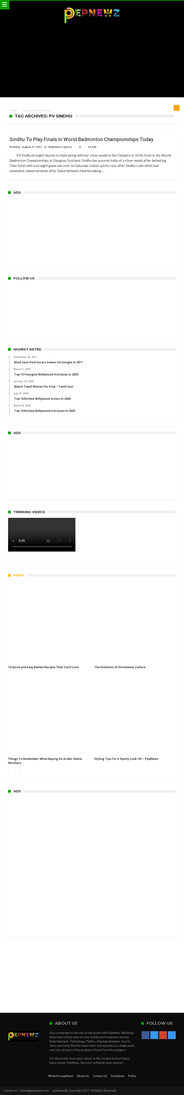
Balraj (16, 147)
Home (13, 110)
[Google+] (163, 1035)
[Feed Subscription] (177, 108)
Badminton (55, 147)
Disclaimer (118, 1076)
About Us (83, 1076)
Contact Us (100, 1076)
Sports (67, 147)
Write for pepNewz (60, 1076)
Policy (132, 1076)
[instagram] (172, 1035)
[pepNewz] (92, 5)
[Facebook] (145, 1035)
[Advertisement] (92, 61)
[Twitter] (154, 1035)
